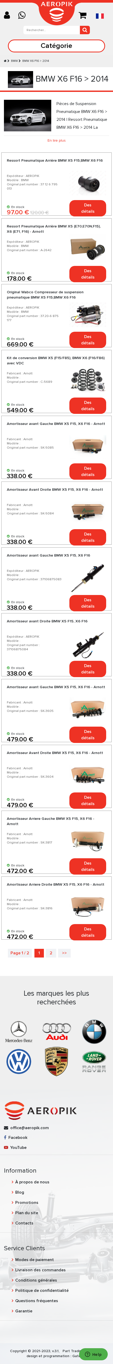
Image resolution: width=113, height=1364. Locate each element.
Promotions (26, 1202)
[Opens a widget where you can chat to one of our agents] (93, 1354)
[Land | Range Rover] (94, 1061)
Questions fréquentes (36, 1300)
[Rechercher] (85, 30)
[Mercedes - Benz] (19, 1031)
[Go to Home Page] (5, 61)
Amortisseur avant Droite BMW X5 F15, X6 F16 (47, 621)
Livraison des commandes (40, 1270)
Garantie (23, 1311)
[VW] (19, 1061)
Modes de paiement (34, 1259)
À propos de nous (32, 1182)
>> (64, 953)
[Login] (9, 16)
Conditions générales (36, 1280)
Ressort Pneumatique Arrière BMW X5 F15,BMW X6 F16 (55, 160)
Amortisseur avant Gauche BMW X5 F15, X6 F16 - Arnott (56, 423)
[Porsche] (56, 1061)
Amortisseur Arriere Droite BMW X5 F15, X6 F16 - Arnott (55, 884)
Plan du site (26, 1213)
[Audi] (56, 1031)
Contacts (24, 1223)
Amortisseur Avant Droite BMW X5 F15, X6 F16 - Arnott (55, 489)
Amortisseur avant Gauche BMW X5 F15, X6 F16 (48, 555)
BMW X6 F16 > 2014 (35, 61)
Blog (19, 1192)
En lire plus (57, 140)
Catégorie (56, 45)
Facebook (16, 1137)
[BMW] (94, 1031)
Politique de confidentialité (42, 1290)
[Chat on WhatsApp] (23, 16)
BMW (14, 61)
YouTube (17, 1147)
